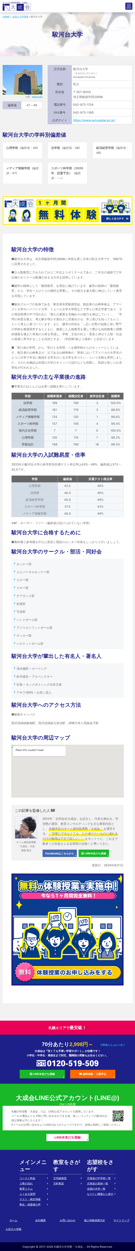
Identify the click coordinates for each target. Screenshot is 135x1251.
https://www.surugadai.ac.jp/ (94, 120)
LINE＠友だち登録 (95, 853)
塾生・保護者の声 (30, 1204)
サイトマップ (121, 1220)
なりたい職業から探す (100, 1194)
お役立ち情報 (13, 1229)
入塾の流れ (26, 1183)
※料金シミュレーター (112, 1044)
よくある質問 (27, 1194)
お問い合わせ (67, 1220)
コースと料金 (27, 1178)
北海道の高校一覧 (97, 1183)
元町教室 (58, 1183)
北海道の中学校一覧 (99, 1178)
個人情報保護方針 (94, 1220)
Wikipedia (37, 96)
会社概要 (40, 1220)
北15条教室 (60, 1178)
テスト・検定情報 (30, 1199)
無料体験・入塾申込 (94, 1073)
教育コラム (26, 1188)
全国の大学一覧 (96, 1188)
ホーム (13, 1220)
